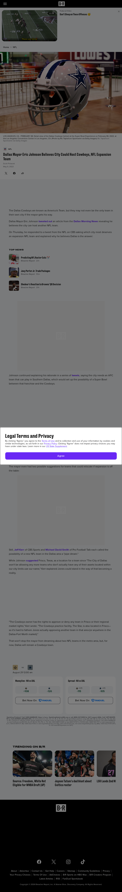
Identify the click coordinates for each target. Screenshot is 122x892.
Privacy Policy (50, 443)
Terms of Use (48, 441)
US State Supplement (56, 446)
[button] (61, 456)
